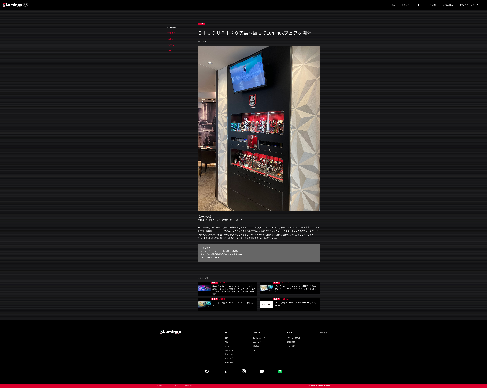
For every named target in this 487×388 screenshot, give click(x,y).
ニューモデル (257, 342)
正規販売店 (291, 342)
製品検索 (449, 5)
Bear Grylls (229, 350)
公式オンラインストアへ (469, 5)
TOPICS (171, 33)
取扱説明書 (229, 362)
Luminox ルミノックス (15, 5)
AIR (226, 342)
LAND (227, 346)
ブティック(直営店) (293, 338)
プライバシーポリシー (174, 385)
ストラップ (229, 358)
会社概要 (159, 385)
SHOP (170, 51)
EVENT (170, 39)
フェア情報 (291, 346)
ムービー (256, 350)
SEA (226, 338)
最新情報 (256, 346)
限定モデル (229, 354)
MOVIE (170, 45)
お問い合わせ (189, 385)
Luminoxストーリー (260, 338)
